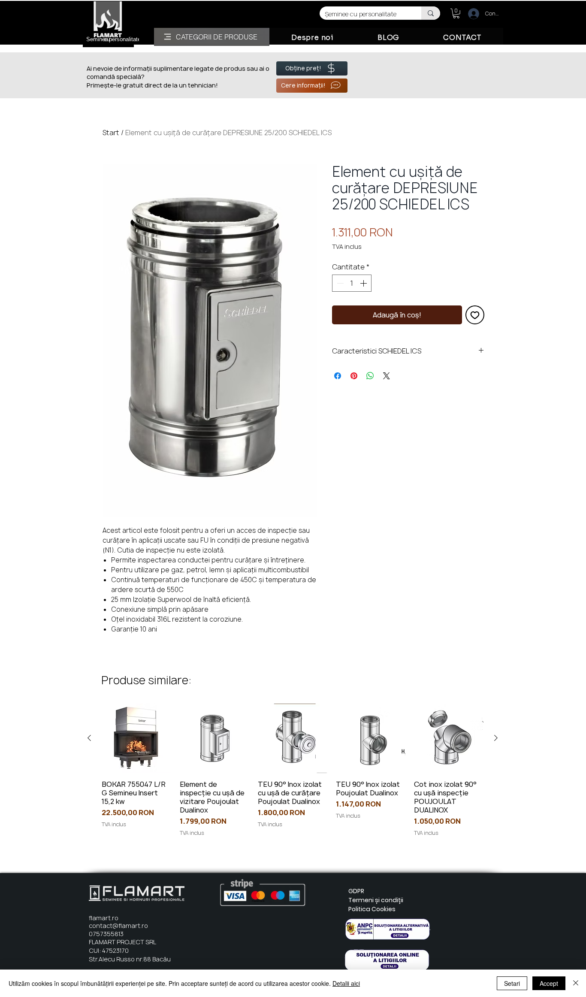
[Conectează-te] (470, 14)
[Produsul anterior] (89, 738)
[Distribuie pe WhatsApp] (370, 376)
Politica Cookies (372, 909)
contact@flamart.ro (118, 925)
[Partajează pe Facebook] (337, 376)
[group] (292, 770)
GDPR (356, 891)
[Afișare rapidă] (136, 738)
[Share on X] (386, 376)
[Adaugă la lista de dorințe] (474, 314)
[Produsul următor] (496, 738)
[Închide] (576, 983)
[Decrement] (339, 283)
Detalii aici (346, 983)
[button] (456, 13)
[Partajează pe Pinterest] (354, 376)
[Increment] (364, 283)
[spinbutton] (351, 283)
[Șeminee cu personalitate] (430, 13)
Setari (512, 983)
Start (111, 132)
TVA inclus (347, 246)
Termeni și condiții (375, 900)
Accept (549, 983)
